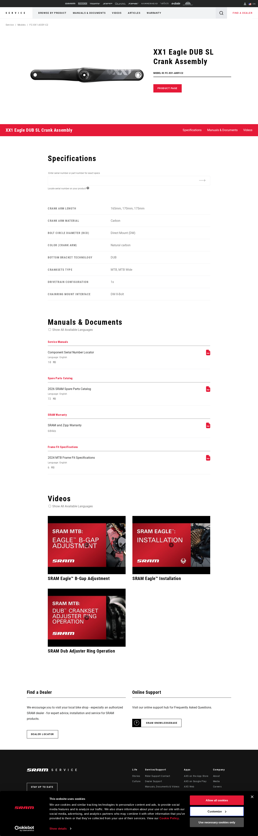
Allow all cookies (217, 800)
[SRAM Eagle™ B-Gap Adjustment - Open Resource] (87, 545)
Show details (58, 828)
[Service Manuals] (208, 354)
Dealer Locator (42, 734)
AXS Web (189, 786)
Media (216, 781)
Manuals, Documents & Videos (162, 786)
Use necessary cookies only (217, 822)
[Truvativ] (95, 4)
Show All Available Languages (72, 330)
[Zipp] (107, 4)
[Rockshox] (82, 3)
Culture (136, 781)
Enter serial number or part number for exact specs (74, 173)
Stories (136, 776)
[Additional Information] (202, 180)
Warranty (154, 13)
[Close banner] (252, 796)
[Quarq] (120, 4)
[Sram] (70, 3)
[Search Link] (221, 12)
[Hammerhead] (149, 3)
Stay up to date (42, 787)
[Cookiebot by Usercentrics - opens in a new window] (24, 828)
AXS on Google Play (195, 781)
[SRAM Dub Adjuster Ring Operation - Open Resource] (87, 618)
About (216, 776)
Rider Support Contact (157, 776)
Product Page (168, 88)
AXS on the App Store (196, 776)
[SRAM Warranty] (208, 427)
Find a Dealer (243, 13)
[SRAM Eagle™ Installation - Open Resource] (171, 545)
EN (254, 4)
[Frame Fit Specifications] (208, 459)
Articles (134, 13)
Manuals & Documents (89, 13)
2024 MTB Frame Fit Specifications (71, 462)
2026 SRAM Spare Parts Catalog (69, 393)
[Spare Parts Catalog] (208, 391)
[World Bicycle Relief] (188, 3)
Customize (215, 811)
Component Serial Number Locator (71, 357)
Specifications (192, 130)
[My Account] (244, 4)
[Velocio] (164, 3)
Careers (217, 786)
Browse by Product (52, 13)
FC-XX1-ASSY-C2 (38, 25)
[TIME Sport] (133, 4)
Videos (116, 13)
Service (16, 13)
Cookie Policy (169, 818)
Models (22, 25)
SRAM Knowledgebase (161, 723)
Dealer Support (153, 781)
